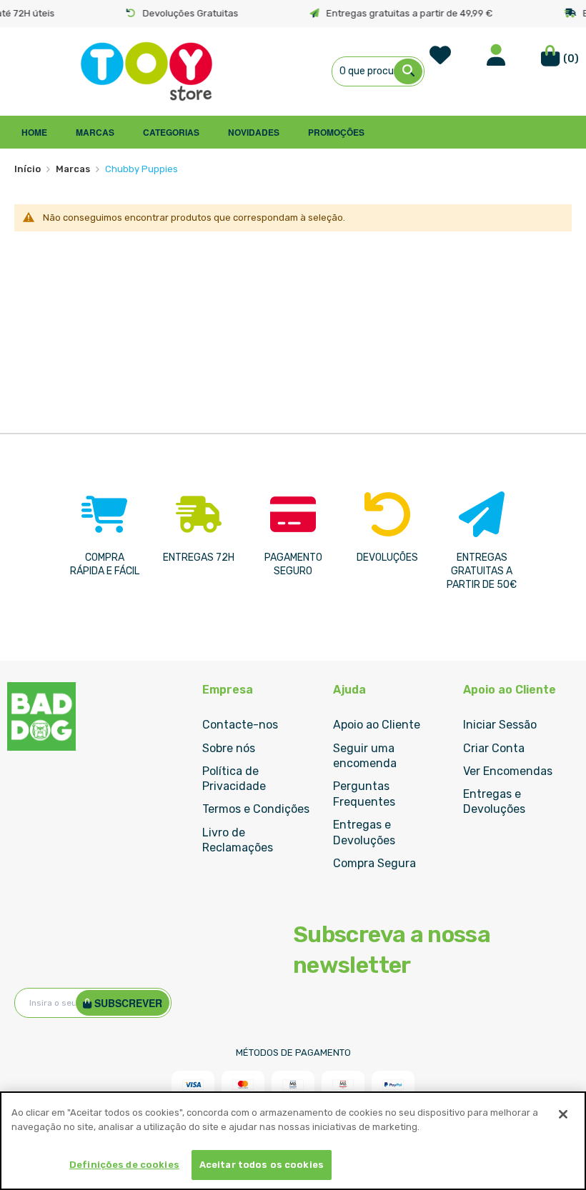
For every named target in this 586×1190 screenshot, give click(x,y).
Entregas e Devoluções (364, 832)
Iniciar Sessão (500, 724)
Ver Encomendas (507, 771)
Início (27, 169)
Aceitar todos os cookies (261, 1164)
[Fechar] (563, 1114)
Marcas (73, 169)
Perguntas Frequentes (364, 794)
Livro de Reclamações (237, 840)
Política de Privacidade (234, 779)
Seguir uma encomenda (365, 756)
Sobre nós (228, 748)
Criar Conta (494, 748)
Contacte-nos (240, 724)
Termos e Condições (255, 809)
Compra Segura (374, 863)
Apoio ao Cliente (376, 724)
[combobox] (378, 71)
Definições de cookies (124, 1164)
